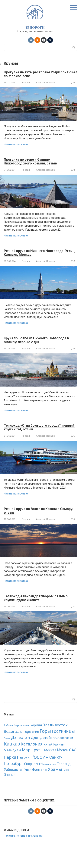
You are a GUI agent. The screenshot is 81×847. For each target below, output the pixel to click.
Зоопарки (66, 738)
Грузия (7, 738)
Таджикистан (48, 764)
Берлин (36, 725)
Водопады (13, 731)
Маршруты (33, 750)
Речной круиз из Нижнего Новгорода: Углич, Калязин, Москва (39, 253)
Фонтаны (39, 769)
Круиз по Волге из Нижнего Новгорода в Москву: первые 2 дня (36, 340)
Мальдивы (12, 750)
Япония (9, 775)
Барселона (21, 725)
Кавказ (12, 744)
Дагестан (20, 737)
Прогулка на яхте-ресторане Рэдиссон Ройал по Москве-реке (40, 74)
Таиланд (63, 764)
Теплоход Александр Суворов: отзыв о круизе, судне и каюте (36, 598)
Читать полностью (16, 144)
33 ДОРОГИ (35, 27)
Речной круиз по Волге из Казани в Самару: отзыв (38, 511)
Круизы (59, 744)
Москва (50, 750)
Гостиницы (63, 731)
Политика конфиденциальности (23, 835)
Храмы (55, 769)
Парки (10, 757)
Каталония (32, 744)
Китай (48, 744)
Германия (31, 731)
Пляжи (23, 757)
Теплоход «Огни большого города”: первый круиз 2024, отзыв (39, 427)
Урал (27, 770)
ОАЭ (72, 750)
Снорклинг (32, 764)
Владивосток (55, 725)
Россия (26, 82)
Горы (45, 731)
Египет (55, 738)
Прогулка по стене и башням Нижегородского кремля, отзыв (30, 161)
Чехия (66, 770)
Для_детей (41, 737)
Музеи (62, 750)
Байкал (8, 725)
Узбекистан (14, 769)
